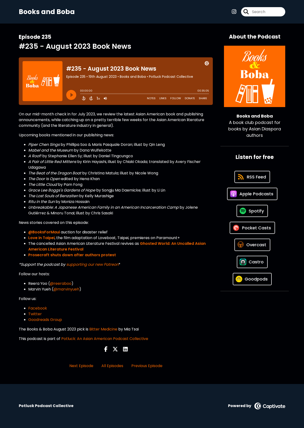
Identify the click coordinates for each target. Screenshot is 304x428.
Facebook (37, 308)
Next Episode (81, 366)
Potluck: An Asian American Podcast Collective (104, 338)
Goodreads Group (45, 319)
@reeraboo (60, 283)
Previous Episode (146, 366)
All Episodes (112, 366)
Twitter (35, 314)
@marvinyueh (66, 289)
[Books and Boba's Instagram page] (234, 11)
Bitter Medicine (103, 329)
